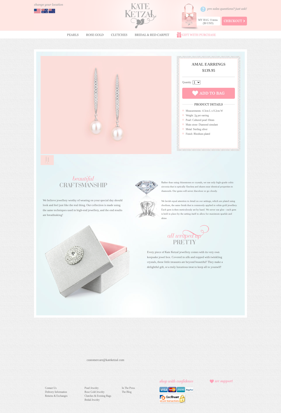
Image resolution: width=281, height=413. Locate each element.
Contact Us (51, 388)
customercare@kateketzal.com (105, 360)
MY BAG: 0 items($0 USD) (208, 21)
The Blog (126, 391)
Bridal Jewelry (92, 399)
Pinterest (97, 367)
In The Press (128, 388)
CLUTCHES (119, 35)
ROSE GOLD (95, 35)
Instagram (105, 367)
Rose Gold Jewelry (94, 391)
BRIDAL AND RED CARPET (152, 35)
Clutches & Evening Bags (98, 395)
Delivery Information (56, 391)
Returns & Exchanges (56, 395)
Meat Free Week (221, 397)
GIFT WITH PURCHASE (196, 35)
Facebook (89, 367)
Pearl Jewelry (92, 388)
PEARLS (73, 35)
